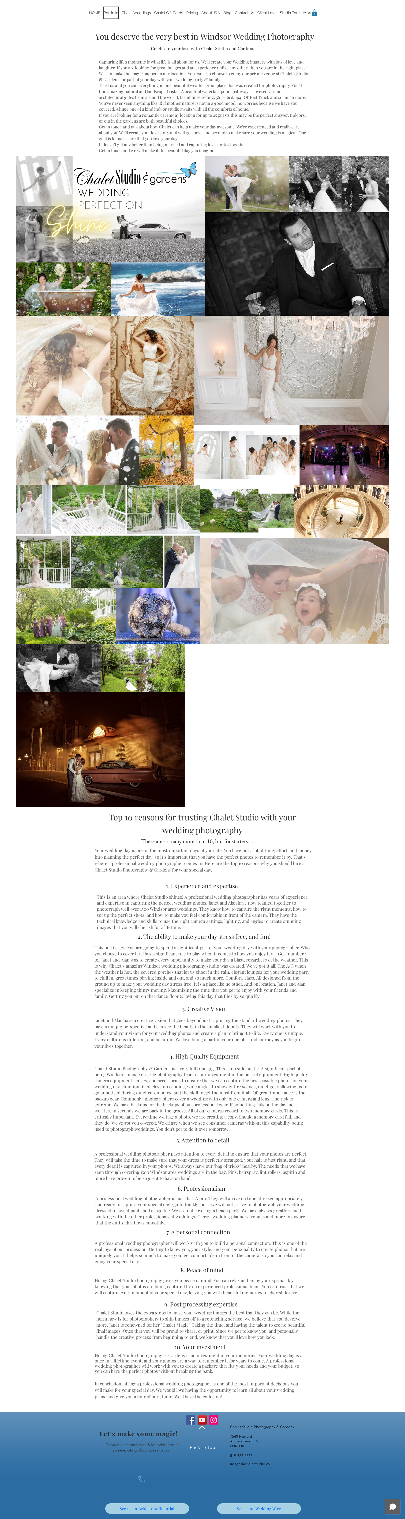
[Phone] (141, 1479)
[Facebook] (190, 1420)
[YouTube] (202, 1420)
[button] (314, 12)
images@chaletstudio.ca (250, 1464)
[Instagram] (213, 1420)
